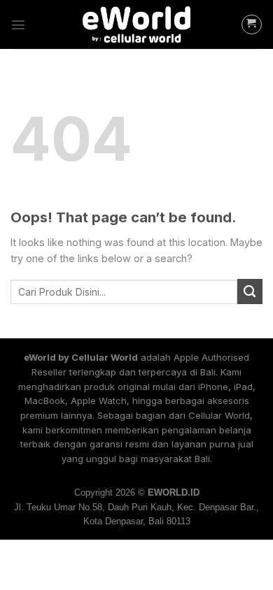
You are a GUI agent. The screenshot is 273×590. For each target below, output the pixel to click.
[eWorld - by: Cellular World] (136, 24)
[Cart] (251, 25)
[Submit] (249, 291)
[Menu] (18, 24)
